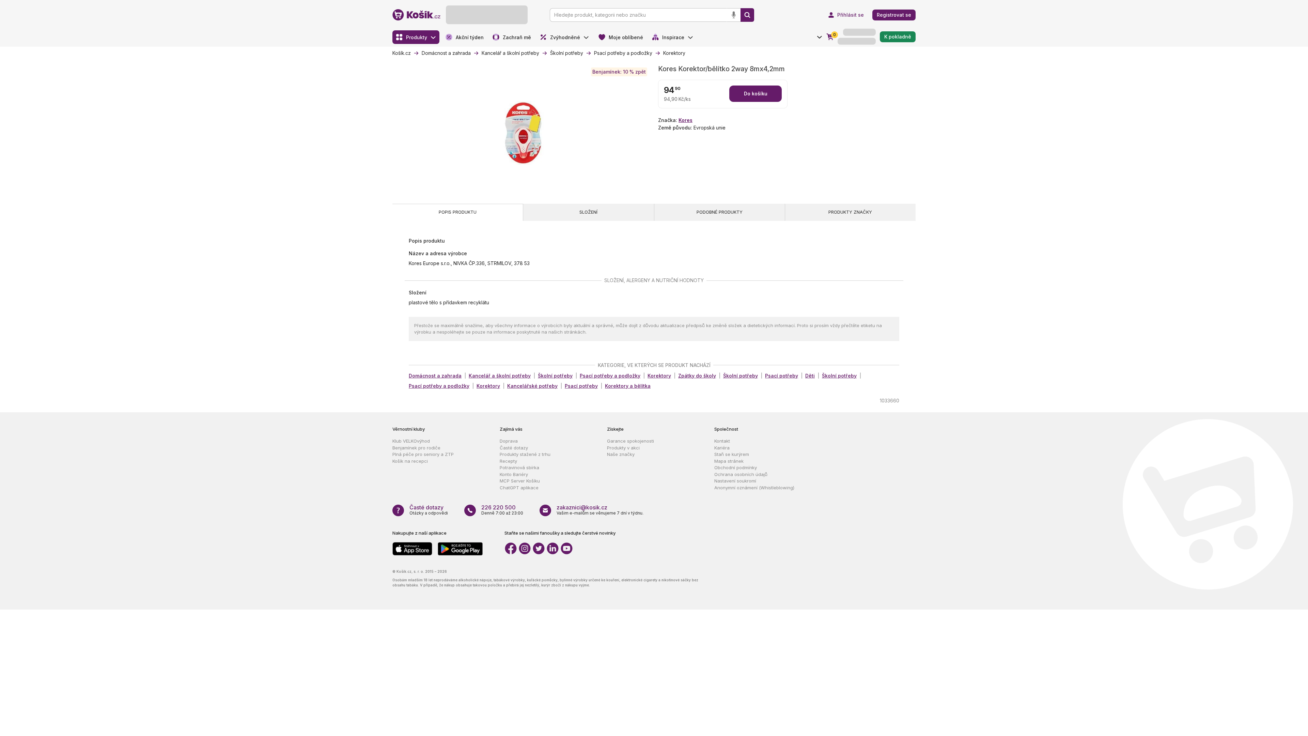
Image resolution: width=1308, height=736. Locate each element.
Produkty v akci (623, 447)
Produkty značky (850, 212)
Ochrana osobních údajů (740, 474)
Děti (810, 376)
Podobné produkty (720, 212)
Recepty (508, 461)
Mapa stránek (729, 461)
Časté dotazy (514, 447)
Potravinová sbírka (519, 467)
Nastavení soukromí (735, 481)
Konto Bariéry (514, 474)
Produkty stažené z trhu (525, 454)
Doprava (509, 441)
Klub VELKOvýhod (411, 441)
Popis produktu (458, 212)
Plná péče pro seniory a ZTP (423, 454)
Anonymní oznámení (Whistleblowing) (754, 487)
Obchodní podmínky (735, 467)
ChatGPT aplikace (519, 487)
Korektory (659, 376)
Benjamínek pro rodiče (416, 447)
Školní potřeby (555, 376)
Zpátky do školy (697, 376)
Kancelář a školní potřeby (500, 376)
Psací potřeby (781, 376)
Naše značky (621, 454)
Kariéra (722, 447)
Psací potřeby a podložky (610, 376)
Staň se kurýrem (731, 454)
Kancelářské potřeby (532, 386)
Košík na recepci (410, 461)
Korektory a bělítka (628, 386)
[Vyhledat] (747, 15)
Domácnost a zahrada (435, 376)
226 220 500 (498, 507)
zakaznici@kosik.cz (582, 507)
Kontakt (722, 441)
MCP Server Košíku (520, 481)
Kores (685, 120)
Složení (588, 212)
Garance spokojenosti (630, 441)
